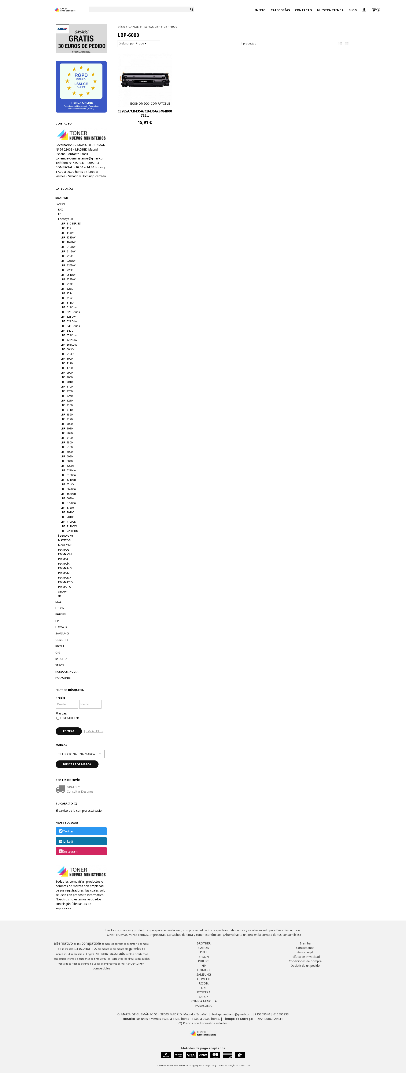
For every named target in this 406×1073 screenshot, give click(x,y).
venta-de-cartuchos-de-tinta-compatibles (125, 959)
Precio (60, 698)
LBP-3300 (67, 405)
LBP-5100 (67, 438)
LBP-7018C (67, 517)
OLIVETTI (61, 640)
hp (143, 948)
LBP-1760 (67, 368)
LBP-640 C (67, 330)
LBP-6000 (67, 452)
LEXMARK (61, 627)
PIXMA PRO (65, 582)
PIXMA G (63, 549)
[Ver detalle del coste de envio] (61, 789)
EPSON (59, 608)
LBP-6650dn (68, 489)
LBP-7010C (67, 512)
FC (59, 214)
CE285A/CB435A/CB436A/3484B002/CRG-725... (150, 113)
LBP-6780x (67, 508)
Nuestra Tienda (330, 10)
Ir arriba (305, 943)
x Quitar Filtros (94, 731)
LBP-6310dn (68, 480)
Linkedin (68, 841)
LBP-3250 (67, 400)
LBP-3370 (67, 419)
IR (59, 596)
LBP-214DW (68, 251)
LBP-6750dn (68, 503)
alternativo (63, 943)
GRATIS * (73, 787)
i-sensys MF (65, 535)
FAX (60, 209)
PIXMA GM (65, 554)
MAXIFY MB (65, 545)
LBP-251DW (68, 275)
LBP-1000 (67, 358)
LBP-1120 (67, 363)
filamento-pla (120, 948)
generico (135, 948)
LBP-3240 (67, 396)
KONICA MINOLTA (66, 671)
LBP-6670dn (68, 494)
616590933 (281, 1014)
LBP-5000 (67, 424)
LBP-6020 (67, 456)
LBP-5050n (67, 433)
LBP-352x (67, 298)
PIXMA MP (64, 573)
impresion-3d (62, 954)
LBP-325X (67, 289)
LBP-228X (67, 270)
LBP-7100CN (68, 521)
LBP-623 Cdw (69, 321)
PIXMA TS (64, 587)
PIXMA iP (64, 559)
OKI (57, 652)
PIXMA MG (65, 568)
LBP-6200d (67, 466)
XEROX (59, 665)
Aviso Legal (305, 952)
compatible (91, 943)
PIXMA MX (64, 577)
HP (57, 621)
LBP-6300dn (68, 475)
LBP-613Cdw (69, 307)
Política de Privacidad (305, 957)
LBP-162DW (68, 242)
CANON (60, 204)
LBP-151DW (68, 237)
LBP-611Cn (67, 303)
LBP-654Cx (67, 484)
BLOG (353, 10)
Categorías (280, 10)
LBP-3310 (67, 410)
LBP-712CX (67, 354)
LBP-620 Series (70, 312)
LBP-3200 (67, 391)
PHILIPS (60, 614)
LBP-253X (67, 284)
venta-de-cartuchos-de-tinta (83, 958)
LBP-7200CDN (69, 531)
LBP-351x (67, 293)
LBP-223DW (68, 261)
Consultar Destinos (80, 791)
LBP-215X (67, 256)
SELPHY (63, 591)
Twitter (68, 831)
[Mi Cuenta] (364, 10)
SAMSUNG (62, 633)
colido (77, 943)
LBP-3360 (67, 414)
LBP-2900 (67, 372)
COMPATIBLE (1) (69, 718)
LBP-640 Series (70, 326)
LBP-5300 (67, 442)
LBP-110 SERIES (71, 223)
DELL (58, 602)
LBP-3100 (67, 386)
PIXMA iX (64, 563)
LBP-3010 (67, 382)
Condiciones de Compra (305, 961)
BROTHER (61, 197)
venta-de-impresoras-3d (107, 963)
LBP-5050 (67, 428)
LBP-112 (66, 228)
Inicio (260, 10)
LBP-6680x (67, 498)
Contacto (303, 10)
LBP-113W (67, 233)
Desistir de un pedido (305, 966)
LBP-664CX (67, 349)
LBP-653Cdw (69, 335)
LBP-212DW (68, 247)
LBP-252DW (68, 279)
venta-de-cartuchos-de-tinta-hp (76, 963)
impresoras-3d (79, 954)
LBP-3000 (67, 377)
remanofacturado (110, 953)
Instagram (70, 851)
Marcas (61, 713)
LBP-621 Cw (68, 316)
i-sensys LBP (66, 219)
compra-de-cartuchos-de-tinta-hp (120, 943)
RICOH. (59, 646)
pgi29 (91, 954)
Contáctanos (305, 948)
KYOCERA (61, 659)
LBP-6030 (67, 461)
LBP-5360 (67, 447)
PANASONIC (63, 678)
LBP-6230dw (68, 470)
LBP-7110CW (69, 526)
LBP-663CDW (69, 344)
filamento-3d (105, 948)
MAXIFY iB (64, 540)
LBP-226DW (68, 265)
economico (88, 948)
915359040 (262, 1014)
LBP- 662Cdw (69, 340)
